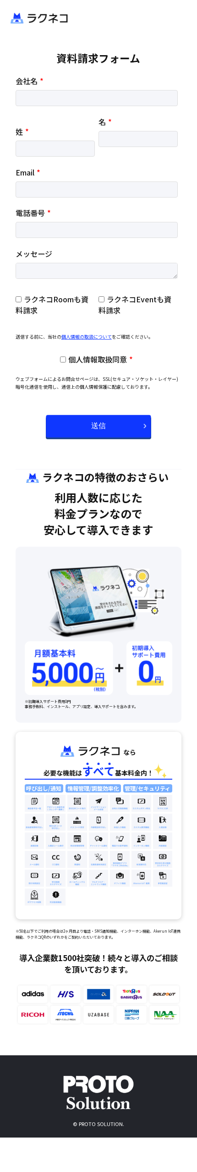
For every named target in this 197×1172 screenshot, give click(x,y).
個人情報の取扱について (86, 336)
